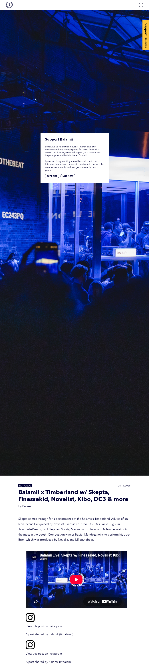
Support (52, 176)
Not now (68, 176)
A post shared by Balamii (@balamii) (49, 634)
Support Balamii (145, 35)
